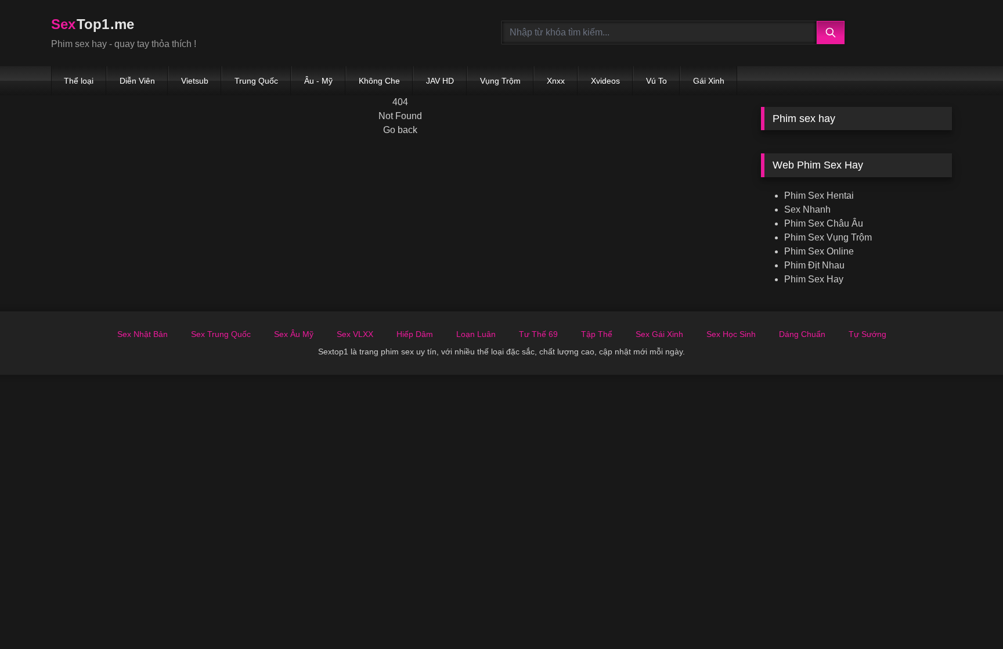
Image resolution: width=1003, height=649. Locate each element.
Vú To (656, 80)
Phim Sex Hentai (819, 195)
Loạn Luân (476, 334)
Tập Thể (596, 334)
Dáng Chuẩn (802, 334)
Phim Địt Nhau (814, 265)
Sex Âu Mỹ (293, 334)
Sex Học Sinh (731, 334)
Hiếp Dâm (414, 334)
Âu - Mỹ (318, 80)
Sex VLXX (355, 334)
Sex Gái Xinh (659, 334)
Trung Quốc (256, 80)
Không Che (379, 80)
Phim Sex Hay (813, 279)
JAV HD (440, 80)
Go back (400, 130)
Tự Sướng (867, 334)
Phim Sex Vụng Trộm (828, 237)
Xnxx (556, 80)
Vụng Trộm (500, 80)
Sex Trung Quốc (221, 334)
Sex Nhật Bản (142, 334)
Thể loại (78, 80)
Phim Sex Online (819, 251)
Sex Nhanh (807, 209)
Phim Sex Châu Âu (823, 223)
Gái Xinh (708, 80)
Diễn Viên (137, 80)
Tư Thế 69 (538, 334)
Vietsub (194, 80)
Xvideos (605, 80)
